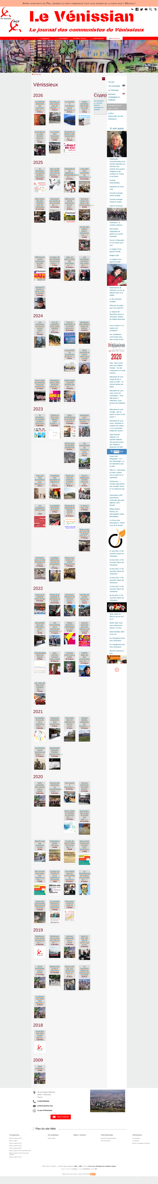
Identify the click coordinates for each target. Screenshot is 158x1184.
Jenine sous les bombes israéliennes (69, 445)
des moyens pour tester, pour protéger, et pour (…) (40, 875)
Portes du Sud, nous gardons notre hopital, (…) (54, 419)
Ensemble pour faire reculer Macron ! (40, 1034)
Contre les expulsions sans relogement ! (55, 721)
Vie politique (53, 1135)
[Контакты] (146, 9)
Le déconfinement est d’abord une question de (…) (85, 875)
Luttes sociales (51, 1138)
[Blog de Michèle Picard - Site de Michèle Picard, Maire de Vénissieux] (117, 144)
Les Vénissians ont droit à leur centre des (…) (84, 261)
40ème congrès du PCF (15, 1157)
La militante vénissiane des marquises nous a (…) (39, 106)
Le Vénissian (98, 103)
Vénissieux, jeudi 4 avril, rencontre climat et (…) (55, 383)
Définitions (112, 119)
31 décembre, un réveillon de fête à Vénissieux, (39, 173)
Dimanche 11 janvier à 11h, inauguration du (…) (69, 135)
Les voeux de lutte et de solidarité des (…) (40, 686)
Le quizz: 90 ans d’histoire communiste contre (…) (54, 260)
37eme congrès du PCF (15, 1148)
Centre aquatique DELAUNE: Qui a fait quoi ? (84, 106)
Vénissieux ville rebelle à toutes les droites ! (84, 325)
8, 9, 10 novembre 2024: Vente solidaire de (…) (54, 326)
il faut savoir (91, 1166)
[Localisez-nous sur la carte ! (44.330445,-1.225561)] (117, 670)
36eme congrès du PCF (15, 1145)
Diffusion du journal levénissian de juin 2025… (69, 203)
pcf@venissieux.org (45, 1106)
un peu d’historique (44, 1110)
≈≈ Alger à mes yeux (84, 506)
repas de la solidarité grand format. (40, 597)
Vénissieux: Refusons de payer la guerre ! (70, 598)
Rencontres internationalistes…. (109, 1138)
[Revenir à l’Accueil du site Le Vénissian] (6, 13)
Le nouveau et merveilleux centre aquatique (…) (69, 106)
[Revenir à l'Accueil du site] (33, 74)
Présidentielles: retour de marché (40, 655)
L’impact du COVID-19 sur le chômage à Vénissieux (54, 875)
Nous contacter (63, 1117)
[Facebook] (137, 9)
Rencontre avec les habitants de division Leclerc (69, 722)
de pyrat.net (74, 1168)
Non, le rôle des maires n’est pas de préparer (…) (55, 172)
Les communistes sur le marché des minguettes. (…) (55, 627)
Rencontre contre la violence (70, 903)
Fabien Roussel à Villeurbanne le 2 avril (70, 626)
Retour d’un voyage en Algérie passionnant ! (69, 561)
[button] (132, 9)
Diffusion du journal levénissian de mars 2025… (40, 261)
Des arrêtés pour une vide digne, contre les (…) (39, 627)
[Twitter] (141, 9)
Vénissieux (137, 1135)
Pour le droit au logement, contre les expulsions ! (40, 383)
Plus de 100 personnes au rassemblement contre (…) (55, 787)
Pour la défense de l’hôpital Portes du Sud (84, 479)
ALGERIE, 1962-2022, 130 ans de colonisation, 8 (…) (55, 562)
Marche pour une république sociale (40, 844)
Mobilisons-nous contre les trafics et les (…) (40, 939)
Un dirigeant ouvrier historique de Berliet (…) (40, 751)
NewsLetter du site (115, 116)
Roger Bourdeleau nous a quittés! (39, 969)
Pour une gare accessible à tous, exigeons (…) (40, 479)
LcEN (80, 1166)
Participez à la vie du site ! (147, 1178)
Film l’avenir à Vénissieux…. (69, 785)
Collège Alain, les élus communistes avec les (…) (84, 657)
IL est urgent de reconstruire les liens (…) (70, 353)
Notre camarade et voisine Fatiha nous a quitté (84, 354)
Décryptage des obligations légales (106, 1166)
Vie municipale (99, 101)
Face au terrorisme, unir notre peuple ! (84, 786)
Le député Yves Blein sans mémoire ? (40, 999)
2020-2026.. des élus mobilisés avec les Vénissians (40, 203)
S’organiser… (15, 1135)
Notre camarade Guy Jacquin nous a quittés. (40, 787)
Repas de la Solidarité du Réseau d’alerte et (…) (70, 510)
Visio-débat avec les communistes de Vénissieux (69, 875)
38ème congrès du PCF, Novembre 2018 (20, 1150)
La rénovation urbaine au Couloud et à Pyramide (84, 970)
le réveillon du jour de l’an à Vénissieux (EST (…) (40, 722)
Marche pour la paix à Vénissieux (55, 968)
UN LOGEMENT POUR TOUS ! (40, 509)
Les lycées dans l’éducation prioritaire (54, 135)
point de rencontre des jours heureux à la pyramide (84, 627)
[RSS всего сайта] (92, 1174)
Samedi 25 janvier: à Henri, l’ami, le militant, (40, 290)
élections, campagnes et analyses (98, 107)
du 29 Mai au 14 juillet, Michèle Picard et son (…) (40, 136)
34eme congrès (13, 1140)
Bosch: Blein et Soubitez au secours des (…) (70, 814)
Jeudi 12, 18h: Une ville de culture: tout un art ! (84, 940)
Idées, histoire (79, 1135)
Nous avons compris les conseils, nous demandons (84, 845)
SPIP (96, 1168)
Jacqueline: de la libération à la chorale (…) (84, 418)
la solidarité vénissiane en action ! (54, 508)
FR (104, 78)
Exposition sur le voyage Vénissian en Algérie (40, 561)
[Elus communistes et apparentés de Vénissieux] (117, 214)
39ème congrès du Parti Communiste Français (19, 1153)
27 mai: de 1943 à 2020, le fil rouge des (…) (69, 844)
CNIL (75, 1166)
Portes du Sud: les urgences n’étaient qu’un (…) (69, 479)
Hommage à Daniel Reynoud (54, 843)
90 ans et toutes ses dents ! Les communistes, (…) (86, 202)
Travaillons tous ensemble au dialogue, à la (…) (55, 479)
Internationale (107, 1135)
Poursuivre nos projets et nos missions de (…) (54, 202)
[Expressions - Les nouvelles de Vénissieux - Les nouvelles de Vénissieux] (117, 451)
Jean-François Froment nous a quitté (55, 656)
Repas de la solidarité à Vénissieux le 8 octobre (54, 598)
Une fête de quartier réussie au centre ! (84, 598)
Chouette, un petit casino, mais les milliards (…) (55, 105)
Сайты (111, 113)
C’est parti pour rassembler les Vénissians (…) (85, 173)
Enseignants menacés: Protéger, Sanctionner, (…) (56, 751)
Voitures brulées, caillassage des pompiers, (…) (84, 722)
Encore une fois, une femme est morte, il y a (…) (69, 970)
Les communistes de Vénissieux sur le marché (84, 448)
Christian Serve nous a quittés (69, 655)
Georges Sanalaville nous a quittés (69, 939)
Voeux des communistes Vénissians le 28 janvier (40, 904)
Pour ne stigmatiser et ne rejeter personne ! (69, 325)
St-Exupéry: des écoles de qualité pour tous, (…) (84, 815)
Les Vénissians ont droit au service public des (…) (39, 327)
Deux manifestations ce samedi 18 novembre (70, 418)
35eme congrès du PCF (15, 1143)
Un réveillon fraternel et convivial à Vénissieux (54, 904)
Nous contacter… (39, 1067)
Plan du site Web (45, 1128)
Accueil (111, 82)
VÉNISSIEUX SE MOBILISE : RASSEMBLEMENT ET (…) (72, 173)
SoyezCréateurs (86, 1168)
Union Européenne (106, 1140)
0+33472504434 (43, 1101)
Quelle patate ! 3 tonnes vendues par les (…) (69, 383)
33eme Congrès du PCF (15, 1138)
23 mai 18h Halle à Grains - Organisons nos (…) (84, 231)
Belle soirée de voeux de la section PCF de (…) (84, 533)
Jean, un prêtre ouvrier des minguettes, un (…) (69, 261)
